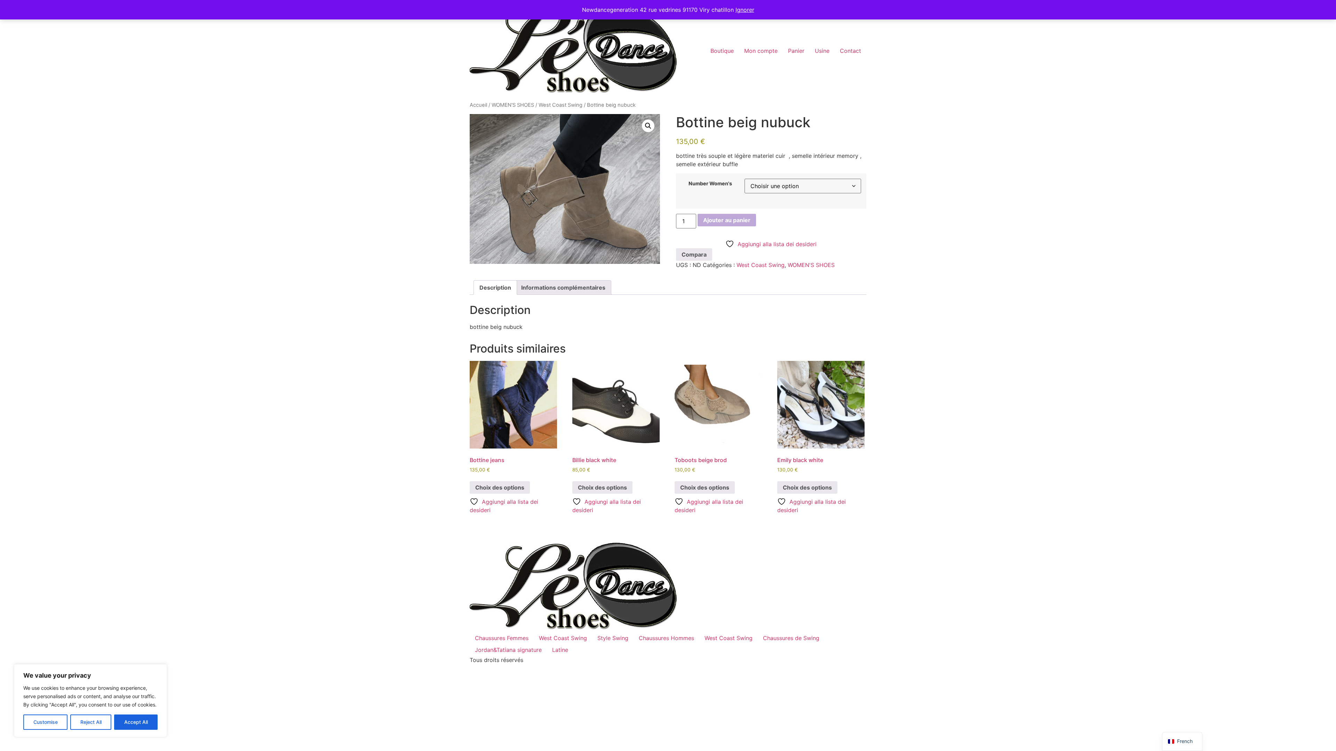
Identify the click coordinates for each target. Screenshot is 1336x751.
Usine (822, 50)
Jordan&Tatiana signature (508, 649)
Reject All (91, 722)
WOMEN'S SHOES (513, 105)
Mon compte (761, 50)
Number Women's (710, 183)
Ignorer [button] (744, 9)
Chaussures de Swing (791, 638)
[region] (90, 700)
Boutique (722, 50)
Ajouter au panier (726, 220)
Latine (560, 649)
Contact (850, 50)
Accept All (136, 722)
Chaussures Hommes (666, 638)
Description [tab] (495, 287)
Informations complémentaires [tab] (563, 287)
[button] (648, 126)
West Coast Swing (560, 105)
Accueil (478, 105)
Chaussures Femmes (501, 638)
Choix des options (499, 487)
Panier (796, 50)
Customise (45, 722)
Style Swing (612, 638)
